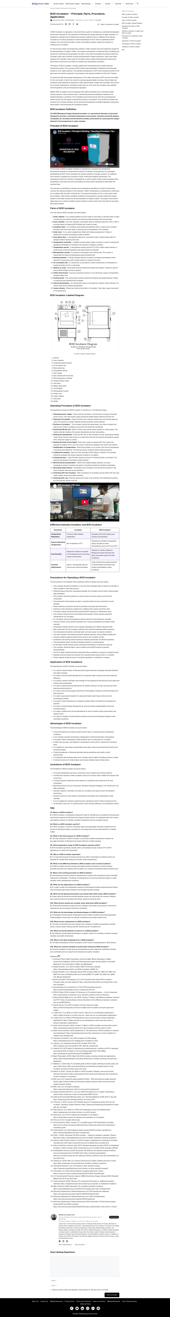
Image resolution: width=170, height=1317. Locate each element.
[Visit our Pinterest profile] (98, 1308)
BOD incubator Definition (129, 14)
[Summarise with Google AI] (77, 24)
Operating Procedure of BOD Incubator (131, 27)
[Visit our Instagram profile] (87, 1308)
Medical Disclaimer (113, 1301)
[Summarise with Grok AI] (73, 24)
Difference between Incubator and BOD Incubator (132, 32)
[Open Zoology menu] (103, 3)
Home (52, 8)
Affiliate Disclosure (56, 1301)
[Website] (60, 1241)
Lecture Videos (58, 4)
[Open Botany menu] (112, 3)
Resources (129, 4)
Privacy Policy (69, 1301)
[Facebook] (63, 1241)
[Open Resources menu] (135, 3)
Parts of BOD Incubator (129, 20)
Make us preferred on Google (110, 24)
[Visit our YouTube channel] (77, 1308)
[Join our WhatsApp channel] (93, 1308)
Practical (118, 4)
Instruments (72, 8)
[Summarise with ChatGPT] (66, 24)
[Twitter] (67, 1241)
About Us (35, 1301)
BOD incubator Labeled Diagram (132, 23)
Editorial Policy (85, 1304)
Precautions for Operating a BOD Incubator (132, 37)
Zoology (98, 4)
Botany (107, 4)
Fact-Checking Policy (129, 1301)
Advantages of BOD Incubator (131, 44)
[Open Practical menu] (123, 3)
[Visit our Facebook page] (71, 1308)
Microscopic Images (72, 4)
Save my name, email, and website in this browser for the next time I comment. (80, 1290)
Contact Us (44, 1301)
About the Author (99, 1301)
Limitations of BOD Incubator (131, 47)
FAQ (123, 50)
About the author (80, 1244)
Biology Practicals (61, 8)
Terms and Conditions (83, 1301)
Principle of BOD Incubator (130, 17)
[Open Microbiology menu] (92, 3)
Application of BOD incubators (131, 41)
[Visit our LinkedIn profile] (82, 1308)
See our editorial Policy (65, 1244)
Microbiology (85, 4)
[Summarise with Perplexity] (69, 24)
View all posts (114, 1217)
